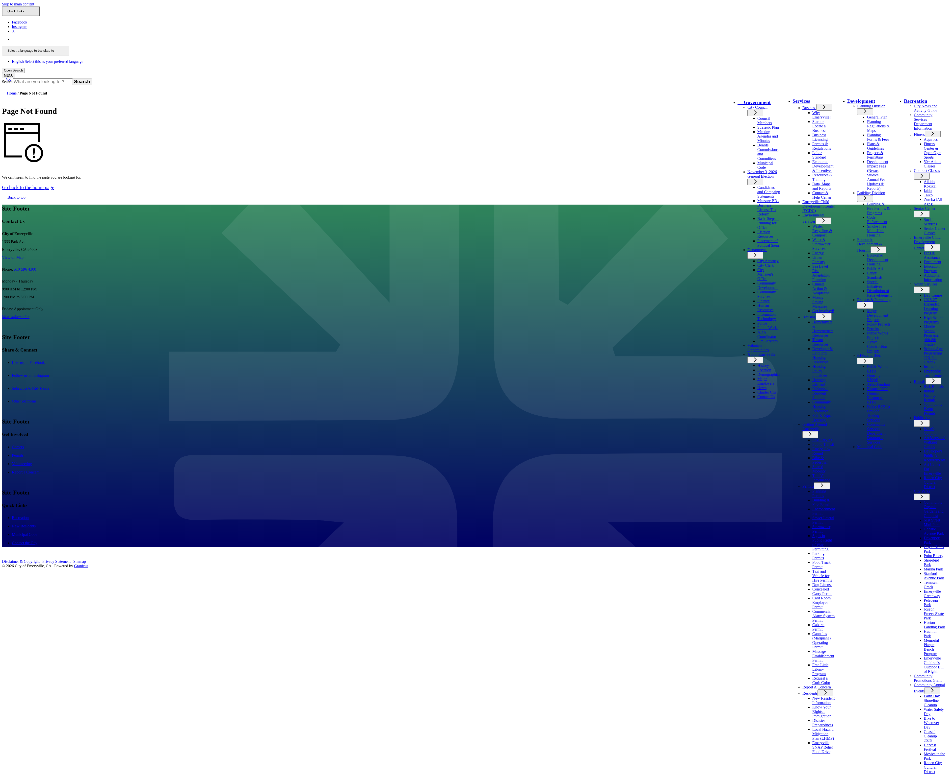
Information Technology (766, 316)
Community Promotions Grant (928, 678)
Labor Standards (874, 275)
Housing (809, 317)
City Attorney (768, 261)
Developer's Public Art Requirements (934, 455)
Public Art (875, 268)
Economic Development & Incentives (822, 166)
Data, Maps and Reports (821, 186)
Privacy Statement (56, 561)
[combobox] (35, 50)
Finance (763, 301)
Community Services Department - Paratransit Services (877, 433)
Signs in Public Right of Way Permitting (822, 542)
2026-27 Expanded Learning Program (932, 306)
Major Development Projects (877, 315)
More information (15, 317)
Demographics (768, 374)
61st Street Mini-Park (932, 522)
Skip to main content (18, 4)
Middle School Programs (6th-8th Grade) (931, 335)
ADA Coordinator (766, 334)
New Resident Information (823, 700)
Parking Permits (818, 555)
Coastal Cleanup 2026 (930, 736)
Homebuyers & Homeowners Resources (822, 328)
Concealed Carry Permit (822, 591)
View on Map (13, 257)
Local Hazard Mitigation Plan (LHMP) (823, 733)
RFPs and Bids (869, 355)
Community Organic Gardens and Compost (934, 509)
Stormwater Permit (821, 529)
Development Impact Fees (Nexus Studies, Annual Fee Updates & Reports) (877, 175)
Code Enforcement (877, 219)
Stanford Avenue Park (934, 575)
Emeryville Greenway (932, 593)
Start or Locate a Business (819, 126)
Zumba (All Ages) (933, 201)
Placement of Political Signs (768, 243)
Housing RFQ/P (873, 377)
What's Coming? (931, 431)
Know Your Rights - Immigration (821, 711)
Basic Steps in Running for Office (768, 223)
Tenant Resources (820, 342)
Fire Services (767, 341)
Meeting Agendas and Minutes (767, 136)
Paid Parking (822, 440)
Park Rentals (934, 386)
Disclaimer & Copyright (21, 561)
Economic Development (877, 257)
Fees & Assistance (932, 255)
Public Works (767, 328)
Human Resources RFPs (875, 397)
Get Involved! (823, 311)
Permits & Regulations (821, 146)
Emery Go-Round (821, 451)
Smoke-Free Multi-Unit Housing (876, 230)
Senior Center (924, 208)
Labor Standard (819, 155)
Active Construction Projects (877, 346)
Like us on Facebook (33, 362)
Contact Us (766, 397)
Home (12, 93)
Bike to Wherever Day (931, 722)
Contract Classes (927, 170)
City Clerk (765, 265)
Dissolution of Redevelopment (879, 293)
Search (7, 82)
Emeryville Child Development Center (927, 242)
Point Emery (933, 556)
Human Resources (765, 307)
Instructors (932, 366)
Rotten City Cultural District (933, 482)
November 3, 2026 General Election (762, 174)
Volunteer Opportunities (758, 347)
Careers (18, 447)
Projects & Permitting (875, 155)
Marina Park (933, 569)
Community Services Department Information (923, 121)
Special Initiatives (874, 284)
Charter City (767, 392)
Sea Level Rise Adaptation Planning (821, 273)
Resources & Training (822, 177)
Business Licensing (820, 137)
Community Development (767, 285)
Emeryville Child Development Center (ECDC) (818, 206)
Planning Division (871, 106)
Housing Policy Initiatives (819, 370)
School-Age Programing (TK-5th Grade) (933, 355)
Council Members (764, 120)
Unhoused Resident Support (820, 393)
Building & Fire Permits (821, 502)
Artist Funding (878, 384)
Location (764, 370)
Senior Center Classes (934, 230)
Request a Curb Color (821, 680)
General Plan (877, 117)
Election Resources (765, 234)
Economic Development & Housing (869, 244)
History (763, 365)
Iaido (928, 191)
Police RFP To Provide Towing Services (878, 413)
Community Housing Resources (821, 406)
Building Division (871, 193)
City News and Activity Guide (925, 108)
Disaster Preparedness (822, 722)
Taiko (928, 195)
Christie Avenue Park (934, 531)
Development (861, 101)
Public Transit (823, 444)
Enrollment (932, 262)
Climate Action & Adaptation (821, 288)
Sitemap (79, 561)
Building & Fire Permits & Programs (878, 208)
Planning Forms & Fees (878, 137)
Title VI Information (821, 477)
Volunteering (22, 464)
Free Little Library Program (820, 669)
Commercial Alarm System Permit (823, 615)
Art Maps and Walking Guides (934, 442)
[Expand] (755, 113)
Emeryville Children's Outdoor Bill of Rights (934, 665)
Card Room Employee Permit (821, 602)
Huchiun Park (930, 633)
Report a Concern (26, 472)
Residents (810, 693)
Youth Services (925, 284)
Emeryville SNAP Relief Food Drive (822, 747)
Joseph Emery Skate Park (934, 613)
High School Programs (934, 319)
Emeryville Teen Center (933, 373)
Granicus (81, 566)
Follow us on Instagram (35, 375)
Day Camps (933, 295)
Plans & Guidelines (875, 146)
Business (809, 108)
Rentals (919, 381)
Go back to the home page (28, 187)
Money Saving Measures (819, 301)
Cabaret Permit (818, 627)
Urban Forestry (818, 259)
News (761, 388)
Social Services (930, 221)
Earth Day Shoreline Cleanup (932, 700)
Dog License (822, 585)
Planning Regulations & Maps (878, 126)
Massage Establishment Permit (823, 655)
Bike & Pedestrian (820, 460)
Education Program (932, 268)
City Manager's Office (765, 274)
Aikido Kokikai (930, 184)
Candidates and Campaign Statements (768, 191)
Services (801, 101)
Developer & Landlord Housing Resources (822, 355)
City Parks (922, 491)
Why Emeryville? (821, 115)
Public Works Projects (877, 335)
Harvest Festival (930, 747)
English (47, 39)
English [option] (47, 61)
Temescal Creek (931, 584)
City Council (757, 107)
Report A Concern (816, 687)
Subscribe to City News (35, 388)
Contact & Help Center (821, 195)
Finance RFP (877, 389)
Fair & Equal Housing (822, 417)
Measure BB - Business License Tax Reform (768, 207)
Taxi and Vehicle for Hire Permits (822, 575)
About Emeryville (761, 354)
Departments (757, 250)
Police (762, 323)
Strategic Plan (768, 127)
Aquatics (931, 139)
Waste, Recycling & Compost (822, 230)
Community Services (766, 294)
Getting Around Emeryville (814, 426)
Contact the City (24, 543)
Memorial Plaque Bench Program (931, 647)
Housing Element (819, 382)
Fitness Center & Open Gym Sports (932, 150)
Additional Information (933, 277)
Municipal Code (765, 165)
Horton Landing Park (934, 624)
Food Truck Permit (821, 564)
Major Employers (765, 381)
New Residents (24, 526)
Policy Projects (878, 324)
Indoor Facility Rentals (929, 395)
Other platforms (29, 401)
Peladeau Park (931, 602)
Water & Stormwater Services (821, 244)
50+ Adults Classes (932, 164)
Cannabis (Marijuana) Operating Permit (821, 640)
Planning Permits (819, 493)
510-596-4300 (25, 269)
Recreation (915, 101)
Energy (818, 253)
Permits (808, 486)
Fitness (919, 134)
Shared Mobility (819, 469)
